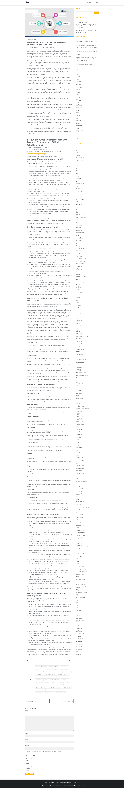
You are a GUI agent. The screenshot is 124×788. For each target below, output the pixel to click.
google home (78, 338)
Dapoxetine (78, 57)
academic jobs (79, 152)
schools (77, 561)
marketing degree (79, 418)
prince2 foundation (80, 529)
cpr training (78, 246)
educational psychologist (81, 276)
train (77, 612)
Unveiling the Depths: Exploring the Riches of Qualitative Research (36, 700)
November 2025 (79, 87)
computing (78, 233)
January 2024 (78, 123)
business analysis (79, 191)
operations (78, 496)
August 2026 (78, 73)
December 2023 (79, 125)
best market (78, 185)
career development (80, 199)
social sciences (58, 687)
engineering (78, 287)
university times (79, 639)
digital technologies (46, 671)
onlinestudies (79, 494)
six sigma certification (80, 579)
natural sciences (39, 682)
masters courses (79, 427)
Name (27, 733)
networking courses (80, 473)
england (77, 289)
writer (77, 652)
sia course (78, 576)
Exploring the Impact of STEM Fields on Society (86, 24)
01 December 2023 (31, 39)
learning (77, 385)
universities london (80, 633)
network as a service (80, 465)
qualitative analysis (80, 543)
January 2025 (78, 104)
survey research (79, 599)
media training (79, 437)
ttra (76, 623)
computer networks (80, 232)
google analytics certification (82, 336)
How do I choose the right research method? (38, 149)
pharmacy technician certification (83, 507)
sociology (78, 587)
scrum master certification (81, 569)
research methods (62, 684)
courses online (79, 242)
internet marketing (80, 362)
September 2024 (79, 110)
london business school (81, 396)
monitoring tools (79, 457)
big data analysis (48, 669)
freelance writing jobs (80, 321)
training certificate (80, 620)
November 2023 (79, 126)
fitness (77, 315)
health (77, 344)
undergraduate (79, 628)
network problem (79, 470)
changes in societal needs (64, 669)
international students (80, 361)
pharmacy (78, 506)
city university (79, 216)
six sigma (78, 577)
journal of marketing (80, 374)
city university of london (81, 217)
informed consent (39, 679)
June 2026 (78, 76)
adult (77, 165)
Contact (52, 782)
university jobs (79, 636)
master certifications (80, 423)
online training (79, 489)
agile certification (79, 171)
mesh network (79, 447)
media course (79, 436)
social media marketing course (82, 586)
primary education (80, 525)
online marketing (79, 488)
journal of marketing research (82, 375)
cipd (77, 211)
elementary (78, 281)
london (77, 395)
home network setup (80, 349)
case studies (55, 669)
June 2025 (78, 95)
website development (80, 644)
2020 (77, 147)
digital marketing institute (81, 260)
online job (78, 485)
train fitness (78, 613)
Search (78, 8)
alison (77, 173)
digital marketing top (80, 261)
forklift (77, 318)
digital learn (78, 253)
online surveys (61, 682)
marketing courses (80, 416)
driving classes (79, 266)
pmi (76, 512)
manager (78, 410)
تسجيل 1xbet (78, 51)
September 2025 (79, 91)
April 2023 (78, 138)
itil (76, 365)
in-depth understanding (61, 677)
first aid (77, 312)
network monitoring (80, 468)
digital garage (79, 251)
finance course (79, 308)
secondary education (80, 573)
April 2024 (78, 118)
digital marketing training (81, 263)
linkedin (77, 392)
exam (77, 300)
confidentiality (38, 671)
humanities (53, 677)
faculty (77, 304)
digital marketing (79, 256)
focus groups (66, 674)
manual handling (79, 411)
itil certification (79, 367)
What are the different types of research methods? (39, 147)
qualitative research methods (41, 684)
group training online (80, 343)
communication (79, 225)
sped (77, 594)
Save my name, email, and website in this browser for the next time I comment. (44, 751)
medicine (78, 441)
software (77, 589)
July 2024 (78, 113)
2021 (77, 149)
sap (76, 559)
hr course (78, 352)
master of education (80, 424)
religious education (80, 553)
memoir (77, 444)
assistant (78, 180)
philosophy (78, 509)
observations (54, 682)
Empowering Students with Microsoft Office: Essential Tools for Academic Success (86, 47)
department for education (81, 248)
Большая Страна (79, 39)
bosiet (77, 186)
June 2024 (78, 115)
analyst (77, 176)
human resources (79, 354)
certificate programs (80, 207)
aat (76, 150)
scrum (77, 564)
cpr (76, 245)
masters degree (79, 429)
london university (79, 398)
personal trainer (79, 502)
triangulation (64, 690)
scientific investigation (50, 687)
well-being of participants (60, 692)
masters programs (80, 431)
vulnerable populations (49, 692)
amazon (77, 175)
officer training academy (81, 480)
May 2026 (78, 78)
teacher (77, 602)
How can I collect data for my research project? (38, 154)
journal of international (81, 372)
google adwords (79, 333)
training (77, 617)
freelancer (78, 323)
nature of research (80, 462)
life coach (78, 388)
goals (77, 328)
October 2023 (78, 128)
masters (77, 426)
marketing (78, 413)
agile (77, 170)
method (77, 449)
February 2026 (79, 82)
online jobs (78, 486)
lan (76, 377)
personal (77, 499)
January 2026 (78, 84)
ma (76, 400)
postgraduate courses (80, 520)
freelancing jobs (79, 325)
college (77, 222)
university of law (79, 638)
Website (27, 745)
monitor (77, 455)
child (77, 209)
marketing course (79, 414)
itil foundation (79, 369)
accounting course (80, 157)
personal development (80, 501)
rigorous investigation (40, 687)
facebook (78, 302)
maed (77, 401)
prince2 (77, 527)
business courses (79, 196)
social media (78, 582)
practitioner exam (79, 522)
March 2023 (78, 140)
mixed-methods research (54, 679)
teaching (77, 607)
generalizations (46, 677)
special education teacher (81, 592)
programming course (80, 533)
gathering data (38, 677)
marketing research (80, 419)
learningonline (79, 387)
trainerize (78, 615)
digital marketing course (81, 258)
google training (79, 341)
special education (79, 590)
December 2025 (79, 86)
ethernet (77, 299)
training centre (79, 618)
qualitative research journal (82, 546)
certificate (78, 202)
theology (77, 608)
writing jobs (78, 654)
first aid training (79, 313)
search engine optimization (81, 571)
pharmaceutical (79, 504)
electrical (78, 279)
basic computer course (81, 183)
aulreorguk (31, 660)
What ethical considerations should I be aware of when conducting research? (45, 156)
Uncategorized (79, 626)
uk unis (77, 625)
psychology (78, 542)
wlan (77, 651)
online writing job (79, 491)
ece (76, 271)
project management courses (82, 537)
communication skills (80, 227)
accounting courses (80, 158)
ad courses (78, 163)
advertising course (80, 167)
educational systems (80, 277)
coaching (78, 220)
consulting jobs (79, 237)
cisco (77, 212)
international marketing (81, 359)
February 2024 (79, 122)
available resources (39, 669)
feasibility (60, 674)
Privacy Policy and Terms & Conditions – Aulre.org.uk (67, 782)
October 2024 (78, 109)
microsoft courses (79, 454)
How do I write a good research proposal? (37, 153)
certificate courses (80, 206)
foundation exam (79, 320)
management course (80, 405)
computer (78, 229)
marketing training (80, 421)
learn (77, 382)
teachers (77, 605)
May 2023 (78, 136)
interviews (46, 679)
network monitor (79, 467)
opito (77, 498)
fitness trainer (79, 317)
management (78, 403)
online (77, 483)
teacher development (80, 604)
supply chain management (81, 597)
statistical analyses (67, 687)
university (78, 635)
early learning (79, 269)
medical (77, 439)
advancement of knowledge (41, 666)
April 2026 (78, 79)
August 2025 (78, 92)
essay (77, 295)
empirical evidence (67, 671)
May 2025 (78, 97)
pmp (77, 515)
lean (77, 380)
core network (78, 240)
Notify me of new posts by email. (29, 768)
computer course (79, 230)
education (78, 273)
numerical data (46, 682)
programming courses (80, 535)
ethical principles (39, 674)
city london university (80, 214)
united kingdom (79, 631)
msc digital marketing (80, 460)
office (77, 478)
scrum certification (80, 566)
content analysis (79, 238)
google (77, 330)
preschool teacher (79, 524)
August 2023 (78, 131)
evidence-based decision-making (50, 674)
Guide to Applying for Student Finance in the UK (86, 29)
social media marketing (81, 584)
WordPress (68, 785)
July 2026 (78, 74)
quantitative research (52, 684)
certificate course (79, 204)
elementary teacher (80, 284)
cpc (76, 243)
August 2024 (78, 112)
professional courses (80, 532)
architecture (78, 178)
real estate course (79, 550)
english (77, 290)
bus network (78, 188)
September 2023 (79, 130)
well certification (79, 646)
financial (77, 310)
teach (77, 600)
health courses (79, 346)
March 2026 (78, 81)
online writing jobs (80, 493)
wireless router (79, 649)
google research (79, 339)
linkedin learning (79, 393)
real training (78, 551)
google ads (78, 331)
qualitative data (79, 545)
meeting (77, 442)
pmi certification (79, 514)
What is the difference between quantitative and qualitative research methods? (45, 151)
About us (46, 782)
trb (76, 621)
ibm (76, 357)
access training (79, 154)
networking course (80, 471)
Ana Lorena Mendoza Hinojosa (82, 45)
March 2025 (78, 100)
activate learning (79, 160)
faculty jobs (78, 305)
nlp (76, 475)
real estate (78, 548)
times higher (78, 610)
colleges (77, 224)
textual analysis (49, 690)
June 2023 (78, 135)
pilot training (78, 511)
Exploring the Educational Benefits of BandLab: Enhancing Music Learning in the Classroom (87, 53)
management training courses (82, 408)
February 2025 (79, 102)
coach (77, 219)
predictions (68, 682)
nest (77, 463)
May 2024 (78, 117)
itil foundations (79, 370)
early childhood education (81, 268)
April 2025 (78, 99)
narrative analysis (65, 679)
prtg (76, 540)
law (76, 379)
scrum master (79, 568)
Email (26, 739)
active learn (78, 162)
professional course (80, 530)
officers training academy (81, 481)
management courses (80, 406)
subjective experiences (40, 690)
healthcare (78, 348)
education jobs (79, 274)
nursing (77, 476)
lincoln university (79, 390)
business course (79, 194)
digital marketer (79, 255)
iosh (76, 364)
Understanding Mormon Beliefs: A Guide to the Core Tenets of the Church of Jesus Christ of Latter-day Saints (87, 41)
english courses (79, 292)
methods (77, 450)
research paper (79, 556)
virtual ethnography (39, 692)
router (77, 558)
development (78, 250)
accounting (78, 155)
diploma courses (79, 264)
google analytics (79, 334)
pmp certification (79, 517)
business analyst (79, 193)
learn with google (79, 383)
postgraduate (78, 519)
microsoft (78, 452)
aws (76, 181)
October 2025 (78, 89)
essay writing (78, 297)
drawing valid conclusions (57, 671)
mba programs (79, 434)
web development (79, 643)
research (77, 555)
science (77, 563)
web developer (79, 641)
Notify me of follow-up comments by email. (29, 761)
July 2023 (78, 133)
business (78, 189)
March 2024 (78, 120)
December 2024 (79, 105)
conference (78, 235)
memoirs (77, 445)
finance (77, 307)
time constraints (57, 690)
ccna (77, 201)
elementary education (80, 282)
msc (76, 458)
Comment (27, 715)
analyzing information (64, 666)
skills (77, 581)
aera (77, 168)
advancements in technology (53, 666)
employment (78, 286)
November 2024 (79, 107)
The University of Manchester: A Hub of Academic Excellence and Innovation (62, 700)
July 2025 (78, 94)
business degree (79, 198)
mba (77, 432)
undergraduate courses (81, 630)
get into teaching (79, 326)
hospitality (78, 351)
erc (76, 294)
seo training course (80, 574)
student (77, 595)
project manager (79, 538)
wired (77, 648)
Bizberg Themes (81, 785)
